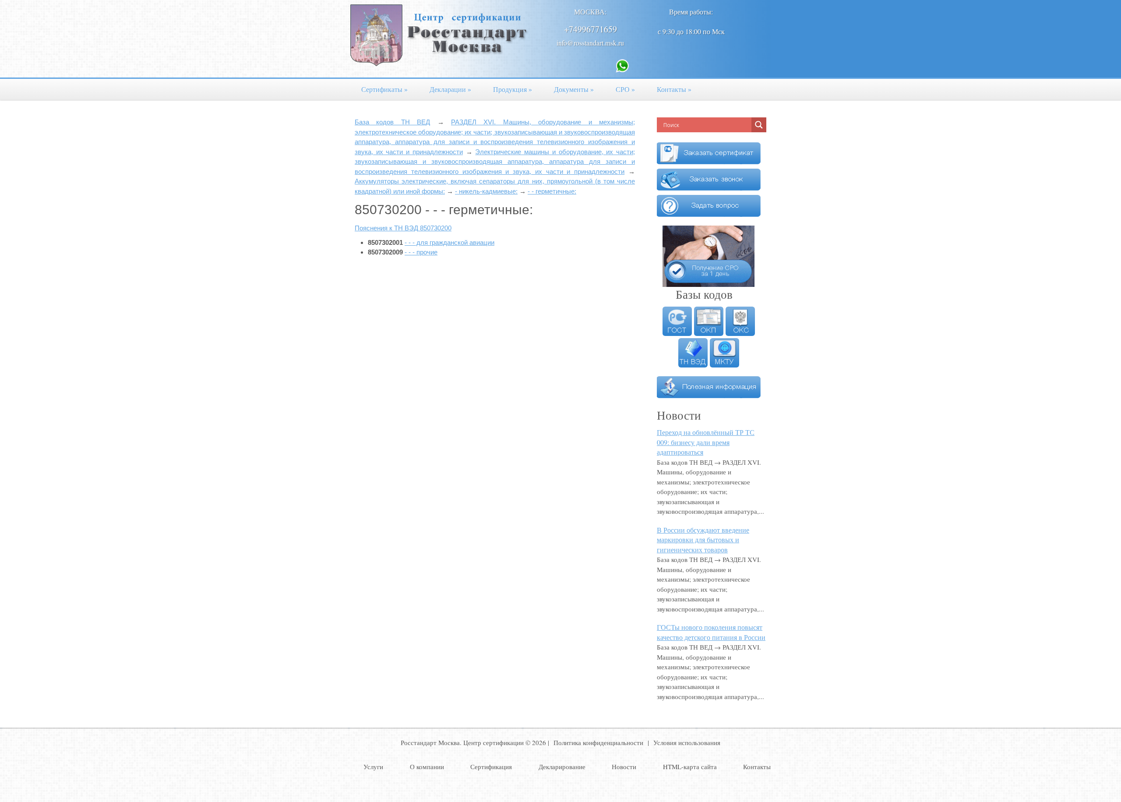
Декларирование (562, 766)
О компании (427, 766)
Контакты (674, 89)
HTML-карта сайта (690, 766)
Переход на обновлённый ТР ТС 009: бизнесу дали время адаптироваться (705, 441)
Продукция (512, 89)
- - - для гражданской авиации (449, 242)
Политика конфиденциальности (598, 742)
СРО (625, 89)
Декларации (450, 89)
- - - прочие (421, 252)
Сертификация (491, 766)
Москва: (590, 11)
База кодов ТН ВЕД (392, 122)
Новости (624, 766)
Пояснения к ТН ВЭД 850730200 (403, 228)
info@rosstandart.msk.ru (590, 42)
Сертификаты (384, 89)
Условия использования (686, 742)
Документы (574, 89)
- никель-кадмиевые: (486, 191)
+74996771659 (590, 29)
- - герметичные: (552, 191)
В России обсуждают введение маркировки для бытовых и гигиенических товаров (703, 539)
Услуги (373, 766)
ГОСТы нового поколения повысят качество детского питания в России (711, 632)
